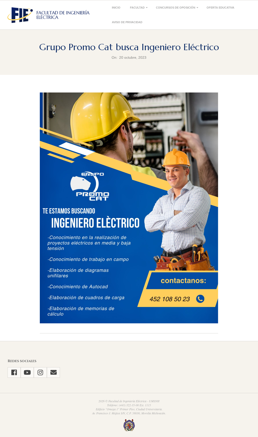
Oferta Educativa (220, 7)
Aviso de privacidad (127, 22)
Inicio (116, 7)
